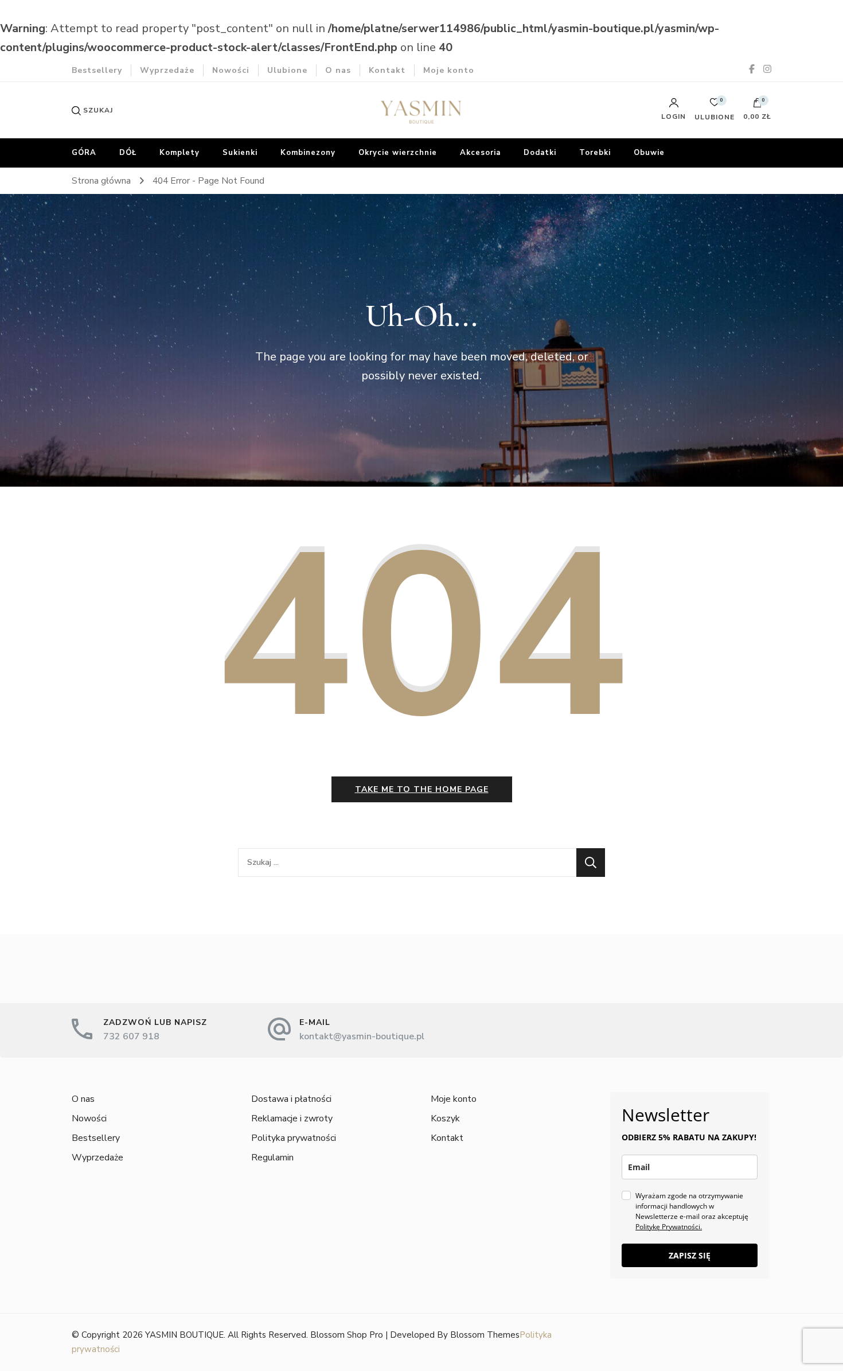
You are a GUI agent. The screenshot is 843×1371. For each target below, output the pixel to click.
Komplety (179, 152)
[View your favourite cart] (714, 105)
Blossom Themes (485, 1335)
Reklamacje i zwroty (292, 1118)
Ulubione (287, 70)
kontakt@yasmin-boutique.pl (361, 1036)
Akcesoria (480, 152)
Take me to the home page (422, 789)
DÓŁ (127, 152)
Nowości (230, 70)
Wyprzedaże (167, 70)
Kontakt (387, 70)
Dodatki (540, 152)
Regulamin (272, 1157)
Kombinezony (307, 152)
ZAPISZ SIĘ (690, 1255)
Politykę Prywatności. (668, 1227)
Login (673, 116)
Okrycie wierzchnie (397, 152)
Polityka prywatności (293, 1138)
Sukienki (240, 152)
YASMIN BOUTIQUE (184, 1335)
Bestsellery (97, 70)
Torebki (595, 152)
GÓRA (84, 152)
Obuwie (649, 152)
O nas (338, 70)
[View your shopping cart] (758, 105)
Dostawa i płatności (291, 1099)
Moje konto (448, 70)
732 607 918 (131, 1036)
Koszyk (445, 1118)
